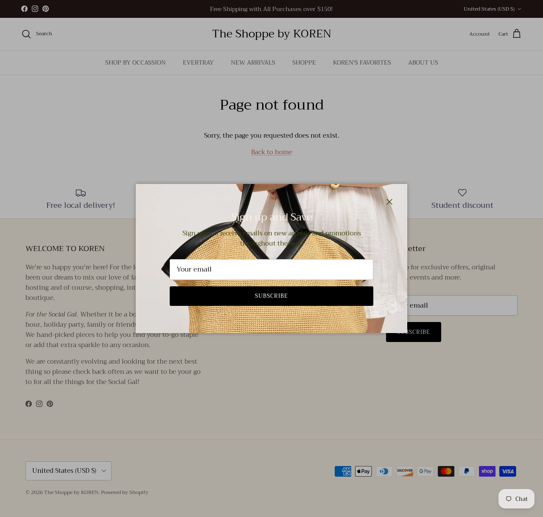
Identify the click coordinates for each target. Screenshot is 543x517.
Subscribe (271, 296)
